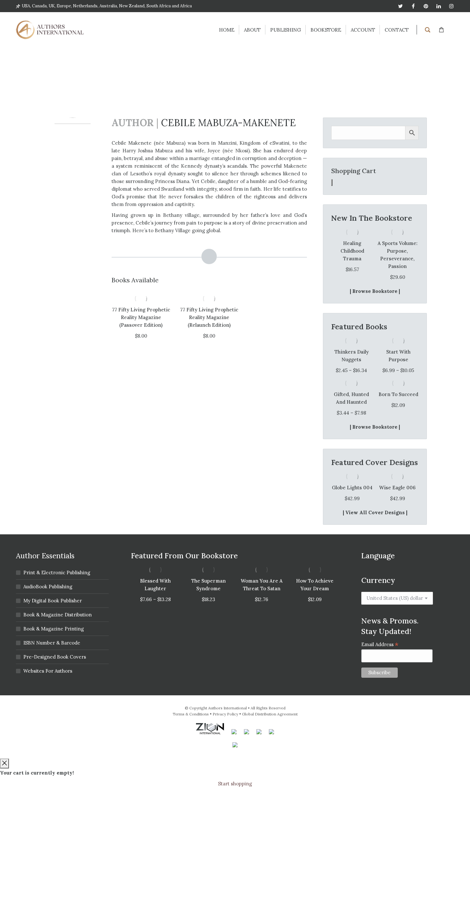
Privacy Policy (225, 714)
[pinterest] (425, 6)
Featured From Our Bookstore (184, 555)
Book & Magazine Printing (53, 629)
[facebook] (413, 6)
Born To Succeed (398, 394)
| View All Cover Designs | (375, 512)
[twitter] (400, 6)
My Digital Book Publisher (52, 601)
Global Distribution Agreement (270, 714)
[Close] (4, 763)
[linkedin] (438, 6)
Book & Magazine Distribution (57, 615)
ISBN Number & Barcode (51, 643)
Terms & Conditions (191, 714)
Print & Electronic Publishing (56, 572)
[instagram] (451, 6)
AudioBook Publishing (47, 587)
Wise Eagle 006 (397, 488)
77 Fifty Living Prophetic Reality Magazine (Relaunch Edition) (209, 317)
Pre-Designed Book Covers (54, 657)
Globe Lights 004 (352, 488)
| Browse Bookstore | (375, 291)
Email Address (380, 644)
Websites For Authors (47, 671)
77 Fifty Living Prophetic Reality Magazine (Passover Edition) (141, 317)
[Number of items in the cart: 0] (332, 182)
